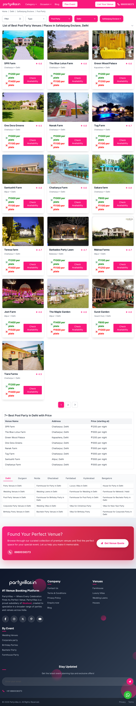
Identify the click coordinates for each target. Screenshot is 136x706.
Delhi (12, 11)
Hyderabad (88, 478)
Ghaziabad (53, 478)
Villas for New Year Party (113, 506)
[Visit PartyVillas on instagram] (14, 619)
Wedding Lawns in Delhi (47, 491)
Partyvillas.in (15, 702)
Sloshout (27, 603)
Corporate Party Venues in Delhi (17, 506)
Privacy (122, 702)
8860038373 (127, 4)
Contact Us (52, 588)
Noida (37, 478)
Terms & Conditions (56, 593)
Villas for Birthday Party (80, 512)
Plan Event (70, 4)
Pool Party (41, 11)
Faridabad (71, 478)
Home (4, 11)
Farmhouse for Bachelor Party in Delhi (117, 498)
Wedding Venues (10, 635)
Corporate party (10, 640)
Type (30, 19)
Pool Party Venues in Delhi (14, 497)
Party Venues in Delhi (12, 486)
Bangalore (107, 478)
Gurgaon (22, 478)
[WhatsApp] (128, 695)
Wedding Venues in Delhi (14, 491)
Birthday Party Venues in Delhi (16, 512)
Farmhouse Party (10, 655)
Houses (96, 603)
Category (30, 4)
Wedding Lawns (100, 598)
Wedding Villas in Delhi (46, 506)
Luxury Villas (99, 593)
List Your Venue (105, 4)
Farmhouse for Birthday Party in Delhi (50, 498)
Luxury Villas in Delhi (78, 486)
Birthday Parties (10, 645)
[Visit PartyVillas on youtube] (40, 619)
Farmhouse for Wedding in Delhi (83, 491)
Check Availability (32, 80)
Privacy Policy (54, 598)
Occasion (44, 4)
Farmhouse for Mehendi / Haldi (116, 491)
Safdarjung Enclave (25, 11)
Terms (131, 702)
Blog (57, 4)
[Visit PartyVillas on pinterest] (31, 619)
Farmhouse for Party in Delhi (49, 486)
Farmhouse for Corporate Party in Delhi (117, 513)
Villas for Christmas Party (80, 506)
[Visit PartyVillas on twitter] (22, 619)
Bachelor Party (9, 650)
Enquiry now (53, 603)
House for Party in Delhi (113, 486)
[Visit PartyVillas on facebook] (5, 619)
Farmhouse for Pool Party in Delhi (84, 497)
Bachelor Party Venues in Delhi (50, 512)
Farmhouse (98, 588)
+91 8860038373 (14, 691)
